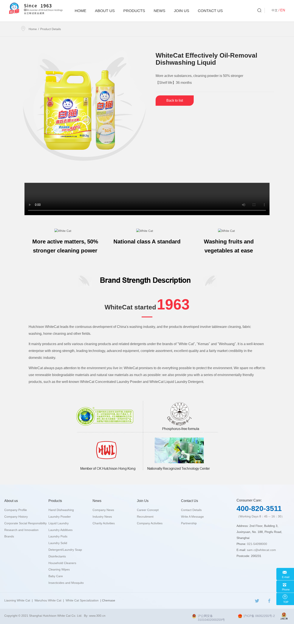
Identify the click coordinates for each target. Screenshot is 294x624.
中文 (275, 10)
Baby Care (55, 576)
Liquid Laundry (58, 523)
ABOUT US (105, 11)
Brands (9, 536)
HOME (80, 11)
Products (134, 11)
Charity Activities (104, 523)
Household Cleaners (62, 563)
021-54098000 (257, 544)
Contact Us (210, 11)
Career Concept (148, 510)
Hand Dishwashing (61, 510)
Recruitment (145, 516)
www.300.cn (97, 615)
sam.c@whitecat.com (261, 550)
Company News (103, 510)
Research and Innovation (21, 530)
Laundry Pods (57, 536)
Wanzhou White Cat (47, 600)
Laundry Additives (60, 530)
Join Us (181, 11)
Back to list (174, 100)
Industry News (102, 516)
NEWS (159, 11)
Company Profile (15, 510)
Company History (16, 516)
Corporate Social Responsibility (25, 523)
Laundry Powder (59, 516)
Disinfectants (57, 556)
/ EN (282, 10)
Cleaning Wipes (59, 569)
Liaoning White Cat (17, 600)
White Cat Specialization (82, 600)
